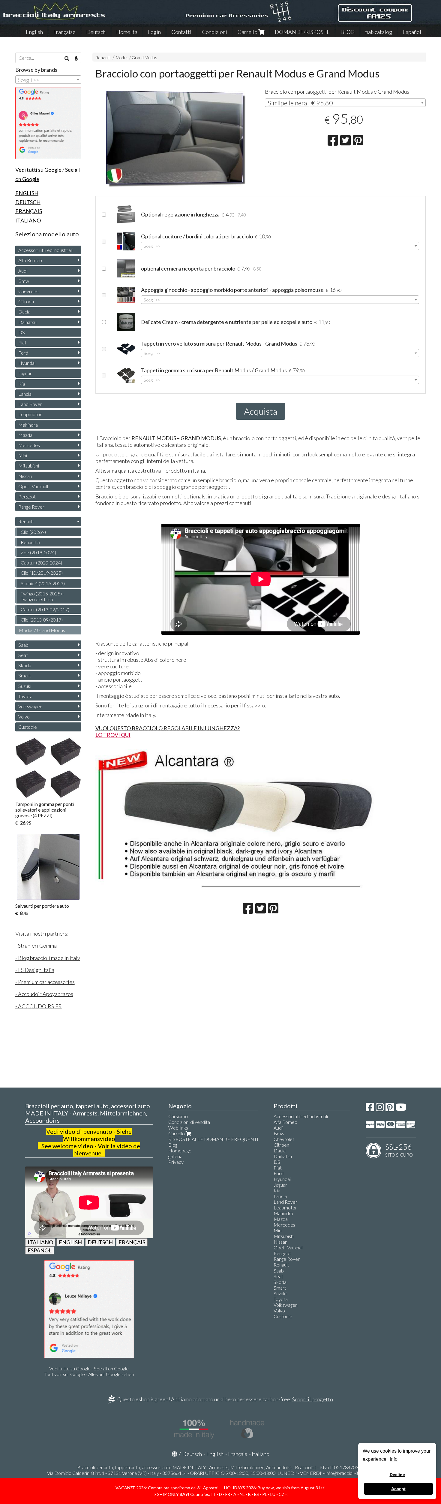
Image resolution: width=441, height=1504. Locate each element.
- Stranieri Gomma (36, 945)
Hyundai (26, 363)
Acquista (260, 411)
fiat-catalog (378, 32)
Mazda (25, 435)
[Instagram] (380, 1109)
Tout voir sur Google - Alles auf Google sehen (89, 1374)
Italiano (260, 1454)
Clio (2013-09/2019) (42, 619)
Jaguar (25, 373)
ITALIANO (40, 1242)
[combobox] (345, 102)
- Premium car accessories (45, 982)
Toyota (25, 696)
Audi (22, 271)
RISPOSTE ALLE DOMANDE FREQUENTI (213, 1139)
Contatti (181, 32)
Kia (21, 383)
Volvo (24, 716)
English (34, 32)
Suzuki (24, 686)
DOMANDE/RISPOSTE (302, 32)
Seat (23, 655)
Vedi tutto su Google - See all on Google (89, 1368)
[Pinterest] (390, 1109)
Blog (172, 1145)
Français (237, 1454)
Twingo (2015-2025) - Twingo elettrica (42, 596)
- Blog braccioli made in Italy (47, 958)
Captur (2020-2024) (41, 562)
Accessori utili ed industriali (45, 250)
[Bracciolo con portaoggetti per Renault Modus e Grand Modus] (175, 139)
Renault (102, 57)
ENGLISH (70, 1242)
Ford (23, 353)
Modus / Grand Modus (136, 57)
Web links (178, 1127)
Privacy (176, 1162)
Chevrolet (28, 291)
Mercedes (29, 445)
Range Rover (31, 507)
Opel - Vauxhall (33, 486)
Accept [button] (398, 1488)
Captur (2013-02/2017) (45, 609)
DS (21, 332)
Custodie (27, 727)
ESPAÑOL (40, 1250)
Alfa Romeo (30, 260)
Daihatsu (27, 322)
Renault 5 (30, 542)
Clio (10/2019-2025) (42, 573)
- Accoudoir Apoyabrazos (44, 994)
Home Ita (126, 32)
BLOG (347, 32)
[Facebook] (370, 1109)
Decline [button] (397, 1474)
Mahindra (28, 425)
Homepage (179, 1150)
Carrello (248, 32)
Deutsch (96, 32)
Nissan (25, 476)
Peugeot (27, 496)
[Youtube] (400, 1109)
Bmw (23, 281)
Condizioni (214, 32)
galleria (175, 1156)
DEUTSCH (100, 1242)
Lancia (25, 394)
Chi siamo (178, 1116)
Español (412, 32)
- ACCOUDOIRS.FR (38, 1006)
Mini (22, 455)
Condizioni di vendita (189, 1122)
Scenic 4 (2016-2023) (43, 583)
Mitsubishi (28, 465)
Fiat (22, 342)
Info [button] (394, 1459)
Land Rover (30, 404)
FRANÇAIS (131, 1242)
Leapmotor (30, 414)
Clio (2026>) (33, 532)
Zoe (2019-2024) (38, 552)
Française (64, 32)
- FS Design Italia (34, 970)
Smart (24, 675)
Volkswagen (30, 706)
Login (154, 32)
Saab (23, 645)
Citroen (26, 301)
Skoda (24, 665)
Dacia (24, 311)
